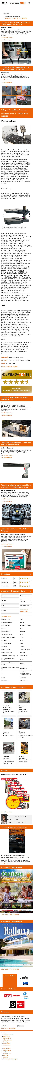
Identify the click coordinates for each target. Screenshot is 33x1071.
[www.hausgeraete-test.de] (25, 999)
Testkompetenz (8, 1035)
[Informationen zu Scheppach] (25, 984)
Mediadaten (7, 1050)
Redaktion (6, 1036)
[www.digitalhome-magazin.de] (8, 999)
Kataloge (6, 1042)
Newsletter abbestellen (8, 1028)
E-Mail (16, 819)
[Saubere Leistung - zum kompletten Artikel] (16, 53)
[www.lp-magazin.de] (12, 1008)
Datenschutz (7, 1054)
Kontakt (5, 1057)
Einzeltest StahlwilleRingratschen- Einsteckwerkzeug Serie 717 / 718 (8, 760)
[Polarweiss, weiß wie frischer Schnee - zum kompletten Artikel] (16, 560)
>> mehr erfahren (6, 812)
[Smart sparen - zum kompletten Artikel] (16, 428)
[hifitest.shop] (20, 1008)
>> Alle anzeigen (6, 40)
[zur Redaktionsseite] (4, 819)
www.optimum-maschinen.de (24, 610)
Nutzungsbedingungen (10, 1059)
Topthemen (6, 1045)
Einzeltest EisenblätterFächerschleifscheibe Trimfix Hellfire (25, 759)
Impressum (6, 1048)
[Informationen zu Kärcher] (25, 980)
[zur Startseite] (18, 3)
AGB (4, 1052)
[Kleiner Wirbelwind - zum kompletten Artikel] (16, 471)
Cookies (5, 1055)
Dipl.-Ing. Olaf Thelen (20, 816)
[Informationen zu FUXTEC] (25, 977)
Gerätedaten (7, 1038)
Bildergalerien (7, 1040)
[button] (30, 215)
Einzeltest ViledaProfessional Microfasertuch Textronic (23, 709)
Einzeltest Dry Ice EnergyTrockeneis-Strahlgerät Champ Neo (8, 709)
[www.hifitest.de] (16, 999)
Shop (5, 1033)
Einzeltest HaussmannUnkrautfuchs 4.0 (8, 733)
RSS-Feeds (6, 1043)
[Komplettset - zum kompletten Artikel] (16, 95)
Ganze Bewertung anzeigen (9, 366)
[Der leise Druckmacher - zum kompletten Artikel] (16, 515)
